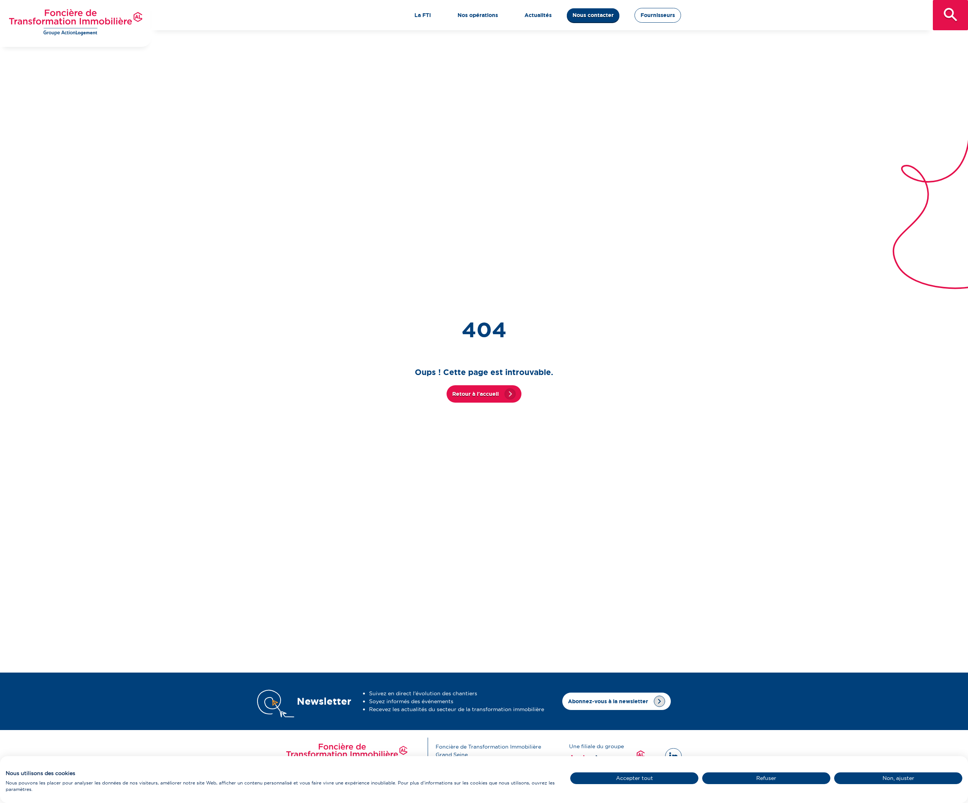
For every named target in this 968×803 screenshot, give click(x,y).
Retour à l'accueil (475, 394)
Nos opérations (478, 15)
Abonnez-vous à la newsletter (608, 701)
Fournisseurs (658, 15)
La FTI (422, 15)
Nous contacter (593, 15)
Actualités (538, 15)
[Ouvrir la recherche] (950, 15)
